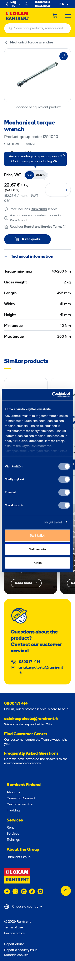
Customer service (19, 804)
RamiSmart (18, 220)
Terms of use (13, 927)
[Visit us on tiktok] (32, 891)
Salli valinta (37, 549)
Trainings (13, 840)
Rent (10, 827)
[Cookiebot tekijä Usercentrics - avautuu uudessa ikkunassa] (53, 394)
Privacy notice (14, 933)
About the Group (23, 850)
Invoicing (13, 810)
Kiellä (38, 563)
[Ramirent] (17, 16)
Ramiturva (39, 209)
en (62, 4)
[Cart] (55, 16)
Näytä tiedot (53, 522)
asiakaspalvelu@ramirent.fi (41, 670)
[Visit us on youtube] (40, 891)
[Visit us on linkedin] (24, 891)
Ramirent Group (18, 857)
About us (13, 792)
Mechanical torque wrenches (32, 42)
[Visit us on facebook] (7, 891)
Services (15, 820)
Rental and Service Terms (43, 227)
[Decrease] (49, 190)
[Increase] (66, 190)
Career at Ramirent (21, 798)
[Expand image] (63, 56)
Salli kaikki (37, 535)
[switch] (64, 479)
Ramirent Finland (24, 785)
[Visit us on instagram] (15, 891)
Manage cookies (16, 955)
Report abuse (14, 944)
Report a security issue (21, 950)
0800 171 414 (29, 662)
